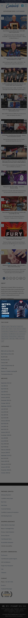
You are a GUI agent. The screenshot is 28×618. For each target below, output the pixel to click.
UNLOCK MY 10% (5, 316)
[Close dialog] (27, 300)
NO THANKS (3, 317)
